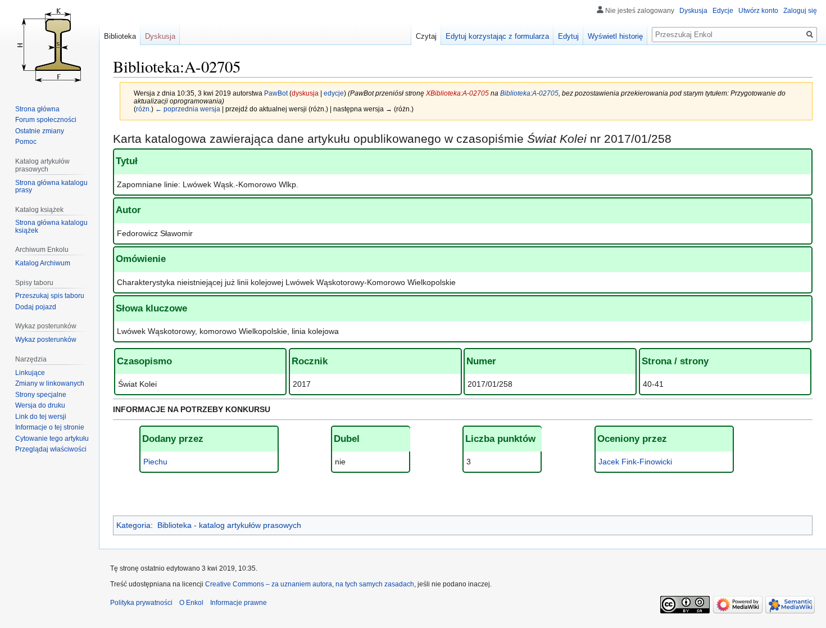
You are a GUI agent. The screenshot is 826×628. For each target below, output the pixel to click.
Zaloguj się (800, 11)
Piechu (155, 461)
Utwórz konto (758, 11)
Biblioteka (120, 36)
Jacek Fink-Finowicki (635, 461)
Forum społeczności (45, 120)
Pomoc (26, 142)
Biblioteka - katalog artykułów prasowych (229, 525)
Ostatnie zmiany (39, 131)
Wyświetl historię (615, 36)
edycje (334, 93)
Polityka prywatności (141, 603)
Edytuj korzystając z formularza (497, 36)
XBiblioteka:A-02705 (457, 93)
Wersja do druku (40, 405)
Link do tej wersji (40, 417)
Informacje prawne (238, 603)
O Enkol (191, 603)
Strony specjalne (40, 395)
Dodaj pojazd (35, 307)
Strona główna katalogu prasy (51, 187)
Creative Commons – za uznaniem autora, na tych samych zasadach (309, 584)
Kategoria (133, 525)
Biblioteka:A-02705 (529, 93)
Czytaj (426, 36)
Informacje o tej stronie (49, 427)
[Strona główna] (49, 45)
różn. (143, 108)
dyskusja (305, 93)
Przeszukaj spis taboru (49, 296)
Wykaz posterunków (45, 340)
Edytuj (568, 36)
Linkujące (30, 373)
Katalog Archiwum (42, 263)
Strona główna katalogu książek (51, 226)
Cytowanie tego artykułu (52, 438)
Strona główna (37, 109)
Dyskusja (693, 11)
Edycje (722, 11)
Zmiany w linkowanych (49, 383)
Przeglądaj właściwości (51, 449)
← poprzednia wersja (187, 108)
